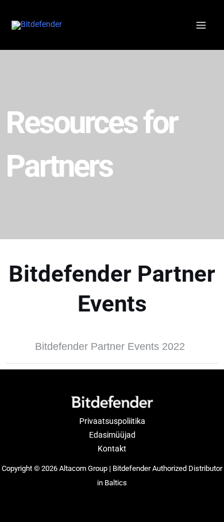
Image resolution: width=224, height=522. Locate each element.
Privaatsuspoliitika (112, 421)
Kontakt (112, 448)
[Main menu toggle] (201, 24)
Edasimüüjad (112, 434)
